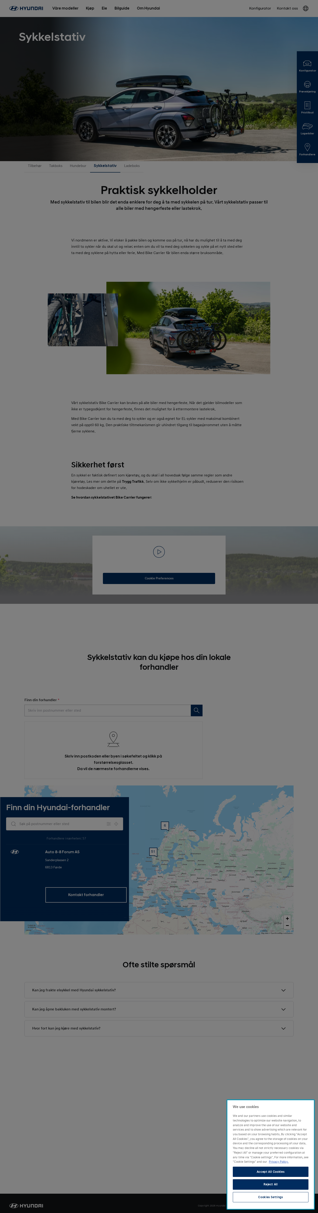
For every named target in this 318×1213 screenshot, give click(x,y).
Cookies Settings (270, 1197)
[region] (270, 1154)
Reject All (271, 1184)
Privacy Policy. (278, 1162)
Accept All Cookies (271, 1172)
